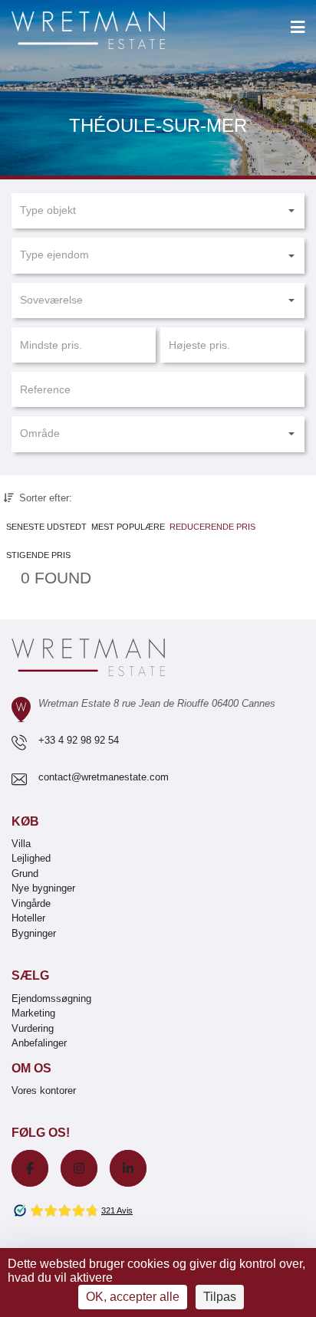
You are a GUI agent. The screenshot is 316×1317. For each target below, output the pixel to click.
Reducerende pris (212, 526)
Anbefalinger (39, 1043)
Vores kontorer (44, 1090)
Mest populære (128, 526)
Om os (31, 1068)
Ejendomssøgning (51, 998)
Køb (25, 821)
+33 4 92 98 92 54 (78, 740)
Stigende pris (38, 555)
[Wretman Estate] (113, 31)
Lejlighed (31, 858)
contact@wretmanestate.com (103, 777)
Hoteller (28, 918)
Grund (25, 873)
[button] (158, 210)
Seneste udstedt (46, 526)
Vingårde (31, 903)
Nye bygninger (43, 888)
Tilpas (219, 1296)
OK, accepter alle (132, 1296)
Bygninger (34, 933)
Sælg (30, 975)
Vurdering (33, 1028)
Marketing (33, 1013)
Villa (21, 843)
